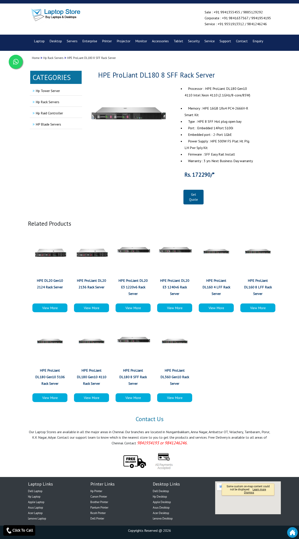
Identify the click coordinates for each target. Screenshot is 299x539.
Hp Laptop (34, 496)
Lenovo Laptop (37, 518)
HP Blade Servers (48, 124)
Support (225, 41)
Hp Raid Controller (49, 113)
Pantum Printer (99, 507)
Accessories (160, 41)
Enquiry (258, 41)
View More (50, 308)
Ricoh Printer (98, 513)
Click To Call (22, 530)
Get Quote (193, 197)
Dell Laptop (35, 491)
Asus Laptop (35, 507)
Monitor (141, 41)
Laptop (39, 41)
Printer (107, 41)
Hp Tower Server (48, 91)
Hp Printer (96, 491)
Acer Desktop (161, 513)
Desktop (55, 41)
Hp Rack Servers (47, 102)
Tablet (178, 41)
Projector (123, 41)
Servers (72, 41)
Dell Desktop (161, 491)
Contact (242, 41)
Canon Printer (98, 496)
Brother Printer (99, 502)
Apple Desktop (162, 502)
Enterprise (89, 41)
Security (194, 41)
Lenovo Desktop (163, 518)
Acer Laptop (35, 513)
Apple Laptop (36, 502)
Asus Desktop (161, 507)
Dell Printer (97, 518)
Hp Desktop (160, 496)
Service (209, 41)
